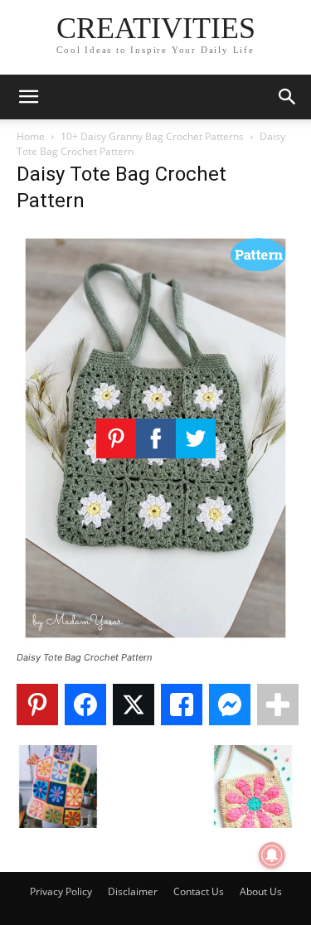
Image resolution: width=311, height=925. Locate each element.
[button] (28, 97)
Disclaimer (133, 891)
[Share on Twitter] (133, 704)
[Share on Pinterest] (37, 704)
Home (31, 136)
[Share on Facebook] (85, 704)
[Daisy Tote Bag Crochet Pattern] (155, 642)
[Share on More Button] (278, 704)
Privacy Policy (61, 891)
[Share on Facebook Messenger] (229, 704)
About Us (261, 891)
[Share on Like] (181, 704)
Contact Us (198, 891)
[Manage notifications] (272, 855)
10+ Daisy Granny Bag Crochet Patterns (152, 136)
